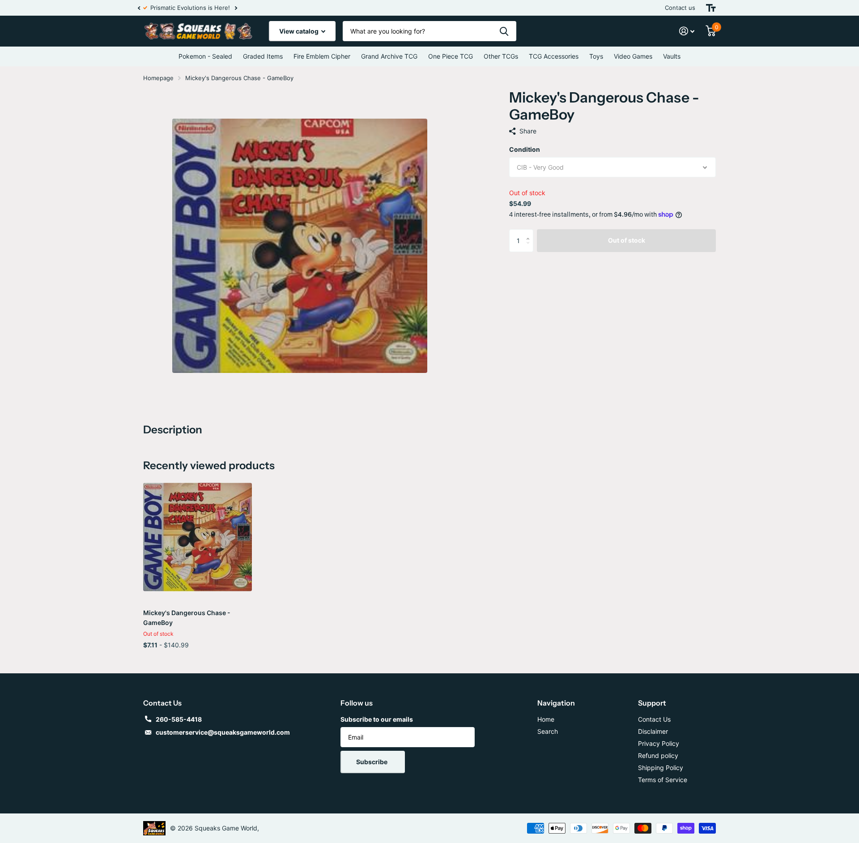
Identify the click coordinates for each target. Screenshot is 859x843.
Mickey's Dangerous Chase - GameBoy (186, 617)
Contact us (680, 7)
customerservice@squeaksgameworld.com (223, 732)
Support (652, 702)
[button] (138, 8)
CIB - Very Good (540, 167)
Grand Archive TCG (389, 56)
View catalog (299, 31)
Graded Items (263, 56)
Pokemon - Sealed (205, 56)
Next (241, 8)
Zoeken (504, 31)
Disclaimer (653, 731)
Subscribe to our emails (376, 719)
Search (547, 731)
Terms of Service (662, 779)
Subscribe (372, 762)
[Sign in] (687, 31)
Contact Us (654, 719)
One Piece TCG (450, 56)
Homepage (158, 77)
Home (545, 719)
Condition (524, 149)
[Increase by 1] (530, 232)
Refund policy (658, 755)
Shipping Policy (660, 767)
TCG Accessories (553, 56)
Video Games (633, 56)
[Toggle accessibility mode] (711, 8)
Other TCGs (501, 56)
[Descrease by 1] (530, 248)
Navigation (556, 702)
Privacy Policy (658, 743)
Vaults (671, 56)
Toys (596, 56)
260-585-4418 (179, 719)
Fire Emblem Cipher (321, 56)
